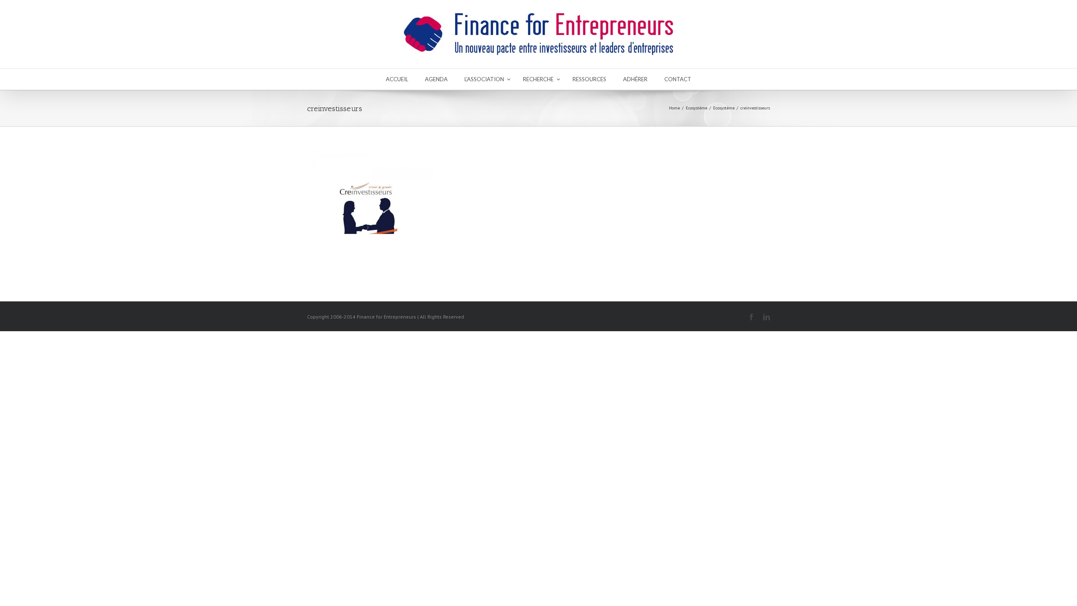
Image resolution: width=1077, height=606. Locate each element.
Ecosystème (696, 108)
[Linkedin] (766, 317)
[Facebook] (751, 317)
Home (674, 108)
